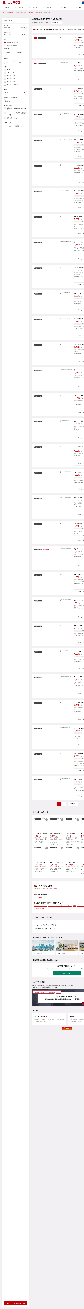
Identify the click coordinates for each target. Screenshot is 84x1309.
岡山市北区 (37, 888)
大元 (35, 897)
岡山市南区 (50, 888)
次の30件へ (73, 804)
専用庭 (74, 906)
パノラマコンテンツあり (40, 906)
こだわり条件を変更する (15, 126)
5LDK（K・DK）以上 (12, 84)
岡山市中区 (44, 888)
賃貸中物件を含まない (12, 118)
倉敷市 (55, 888)
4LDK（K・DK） (11, 81)
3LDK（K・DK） (11, 78)
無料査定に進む (67, 973)
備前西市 (39, 897)
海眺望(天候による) (39, 908)
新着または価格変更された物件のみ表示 (16, 109)
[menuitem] (10, 7)
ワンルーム (9, 69)
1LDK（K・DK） (11, 72)
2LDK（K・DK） (11, 75)
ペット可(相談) (68, 906)
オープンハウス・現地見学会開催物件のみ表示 (16, 114)
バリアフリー (51, 906)
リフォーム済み (59, 906)
